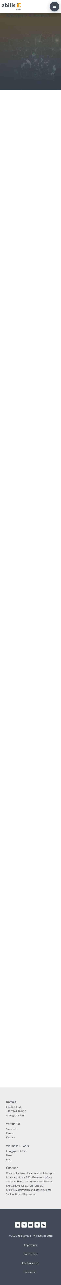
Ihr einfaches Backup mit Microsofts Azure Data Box (30, 794)
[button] (54, 6)
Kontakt (11, 1102)
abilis (22, 346)
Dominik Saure (23, 283)
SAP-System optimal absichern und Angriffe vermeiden (30, 858)
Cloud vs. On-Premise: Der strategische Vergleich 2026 (30, 142)
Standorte (11, 1129)
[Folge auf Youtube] (30, 1225)
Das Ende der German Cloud (30, 731)
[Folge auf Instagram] (24, 1225)
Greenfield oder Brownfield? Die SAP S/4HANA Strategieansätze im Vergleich (30, 983)
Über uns (12, 1168)
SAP (33, 287)
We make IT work (17, 1146)
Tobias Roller (23, 413)
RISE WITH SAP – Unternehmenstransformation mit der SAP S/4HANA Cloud (30, 404)
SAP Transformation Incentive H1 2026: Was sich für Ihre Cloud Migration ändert (30, 273)
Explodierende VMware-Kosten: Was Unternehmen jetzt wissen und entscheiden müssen (30, 206)
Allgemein (24, 153)
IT (32, 153)
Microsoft (42, 742)
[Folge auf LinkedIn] (17, 1225)
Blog (8, 1159)
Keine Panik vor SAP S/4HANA (30, 920)
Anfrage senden (15, 1115)
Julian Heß (22, 149)
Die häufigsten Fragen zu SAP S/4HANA (30, 603)
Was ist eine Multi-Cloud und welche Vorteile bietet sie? (30, 1049)
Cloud (34, 417)
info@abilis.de (14, 1107)
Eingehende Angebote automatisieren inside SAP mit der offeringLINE (30, 470)
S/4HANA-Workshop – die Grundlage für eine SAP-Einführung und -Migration (30, 537)
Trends (38, 153)
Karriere (10, 1137)
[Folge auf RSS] (43, 1225)
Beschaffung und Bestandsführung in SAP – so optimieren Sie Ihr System (30, 668)
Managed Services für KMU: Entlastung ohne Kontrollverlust (30, 339)
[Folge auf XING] (37, 1225)
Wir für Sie (13, 1124)
